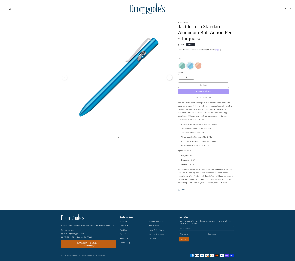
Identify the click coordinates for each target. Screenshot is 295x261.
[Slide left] (64, 77)
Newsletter (124, 238)
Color (180, 58)
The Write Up (125, 243)
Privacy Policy (154, 226)
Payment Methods (156, 221)
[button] (4, 8)
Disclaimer (153, 238)
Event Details (125, 234)
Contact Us (124, 226)
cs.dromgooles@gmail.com (74, 234)
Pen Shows (124, 230)
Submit (183, 239)
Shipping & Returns (156, 234)
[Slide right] (169, 77)
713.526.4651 (69, 230)
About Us (123, 221)
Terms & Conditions (156, 230)
